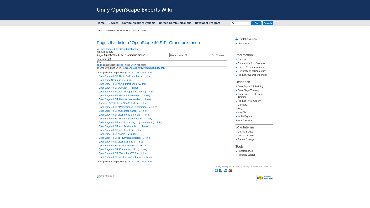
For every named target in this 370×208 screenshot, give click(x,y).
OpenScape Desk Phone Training (251, 95)
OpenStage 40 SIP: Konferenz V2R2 (118, 149)
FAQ (240, 108)
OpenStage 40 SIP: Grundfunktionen (119, 49)
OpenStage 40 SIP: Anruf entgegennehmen (121, 91)
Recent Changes (247, 139)
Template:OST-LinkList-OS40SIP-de (117, 103)
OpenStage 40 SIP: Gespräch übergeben (120, 118)
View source (123, 30)
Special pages (245, 151)
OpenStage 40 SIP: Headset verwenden (119, 99)
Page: (100, 55)
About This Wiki (246, 135)
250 (144, 72)
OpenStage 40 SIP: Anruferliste (115, 130)
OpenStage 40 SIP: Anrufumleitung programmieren (125, 122)
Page (99, 30)
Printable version (248, 39)
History (135, 30)
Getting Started (245, 131)
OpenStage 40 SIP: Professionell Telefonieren (123, 107)
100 (138, 72)
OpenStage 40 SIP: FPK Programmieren (120, 138)
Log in (144, 30)
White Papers (245, 116)
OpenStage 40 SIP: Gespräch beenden (119, 95)
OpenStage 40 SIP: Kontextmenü (116, 141)
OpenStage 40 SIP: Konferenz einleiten (119, 114)
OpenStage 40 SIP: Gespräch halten (118, 111)
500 (150, 72)
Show (133, 65)
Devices (113, 23)
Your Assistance (246, 120)
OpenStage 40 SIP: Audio (112, 134)
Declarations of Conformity (252, 71)
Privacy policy (221, 167)
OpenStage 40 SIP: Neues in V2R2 (117, 145)
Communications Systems (138, 23)
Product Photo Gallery (249, 101)
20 (128, 72)
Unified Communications (175, 23)
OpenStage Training (248, 90)
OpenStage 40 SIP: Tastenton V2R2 (117, 153)
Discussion (109, 30)
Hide (99, 65)
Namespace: (176, 55)
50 (133, 72)
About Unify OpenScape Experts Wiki (245, 167)
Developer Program (207, 23)
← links (146, 76)
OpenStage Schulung (110, 80)
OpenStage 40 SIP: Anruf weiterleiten (118, 126)
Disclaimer (268, 167)
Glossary (242, 104)
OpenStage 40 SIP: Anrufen (113, 87)
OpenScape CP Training (250, 86)
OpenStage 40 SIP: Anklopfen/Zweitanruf (120, 157)
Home (101, 23)
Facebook (244, 43)
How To (242, 112)
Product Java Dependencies (252, 75)
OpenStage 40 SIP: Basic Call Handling (119, 76)
